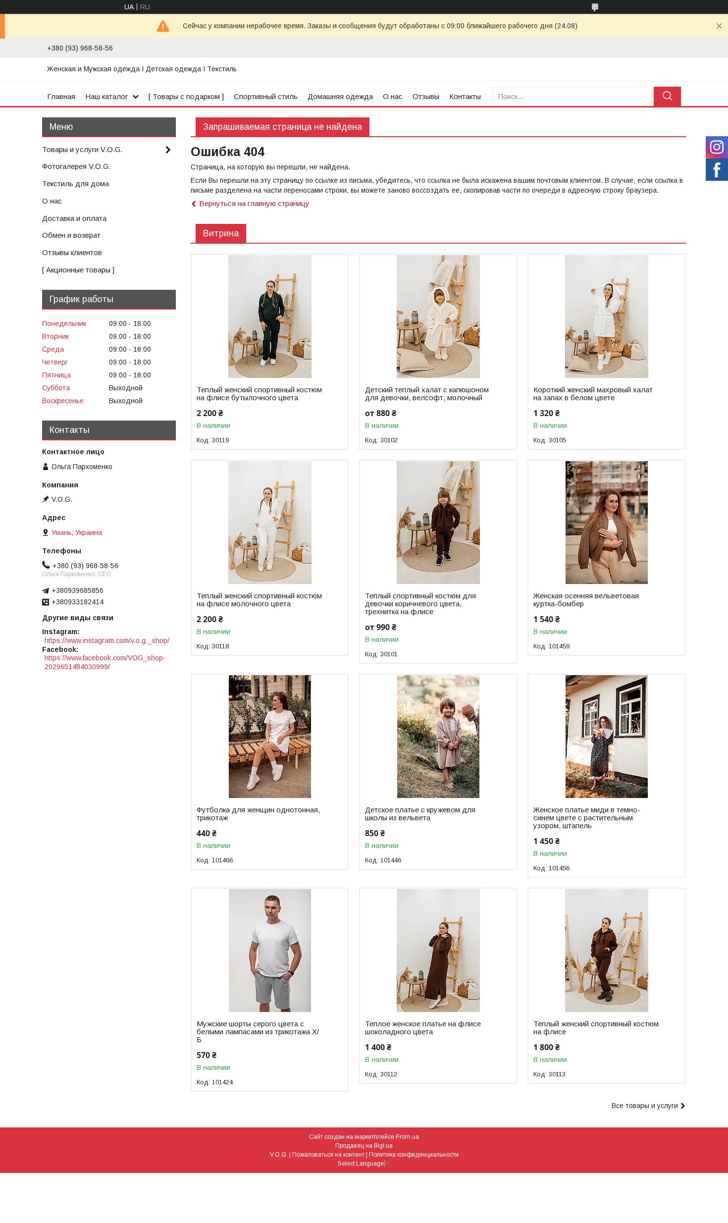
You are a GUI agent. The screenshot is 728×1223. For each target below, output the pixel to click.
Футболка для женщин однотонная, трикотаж (258, 814)
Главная (61, 96)
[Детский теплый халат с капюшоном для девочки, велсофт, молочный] (438, 316)
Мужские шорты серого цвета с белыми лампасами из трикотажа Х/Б (258, 1032)
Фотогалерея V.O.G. (76, 166)
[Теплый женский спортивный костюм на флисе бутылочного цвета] (270, 316)
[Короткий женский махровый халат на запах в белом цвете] (606, 316)
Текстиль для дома (75, 183)
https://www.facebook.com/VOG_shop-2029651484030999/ (105, 662)
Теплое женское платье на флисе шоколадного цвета (423, 1028)
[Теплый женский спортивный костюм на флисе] (606, 950)
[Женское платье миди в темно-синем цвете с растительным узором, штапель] (606, 736)
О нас (393, 96)
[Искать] (667, 96)
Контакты (465, 96)
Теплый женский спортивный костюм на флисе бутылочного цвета (259, 394)
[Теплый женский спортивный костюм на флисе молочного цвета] (270, 523)
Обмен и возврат (71, 235)
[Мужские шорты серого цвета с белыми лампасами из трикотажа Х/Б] (270, 950)
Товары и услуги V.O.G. (82, 149)
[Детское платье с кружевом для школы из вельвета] (438, 736)
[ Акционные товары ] (78, 270)
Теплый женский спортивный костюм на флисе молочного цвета (259, 600)
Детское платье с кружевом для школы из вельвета (420, 814)
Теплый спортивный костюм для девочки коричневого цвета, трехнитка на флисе (420, 604)
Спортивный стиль (266, 96)
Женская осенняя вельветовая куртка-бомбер (586, 600)
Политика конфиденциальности (414, 1154)
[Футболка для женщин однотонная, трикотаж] (270, 736)
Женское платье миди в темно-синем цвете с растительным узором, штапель (586, 818)
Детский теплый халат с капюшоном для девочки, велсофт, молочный (427, 394)
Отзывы (426, 96)
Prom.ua (407, 1136)
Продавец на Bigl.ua (364, 1145)
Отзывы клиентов (72, 252)
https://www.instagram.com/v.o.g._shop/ (107, 640)
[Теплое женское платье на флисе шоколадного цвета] (438, 950)
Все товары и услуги (645, 1106)
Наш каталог (106, 96)
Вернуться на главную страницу (254, 203)
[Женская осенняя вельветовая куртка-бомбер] (606, 523)
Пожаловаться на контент (328, 1154)
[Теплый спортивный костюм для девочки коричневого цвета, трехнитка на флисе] (438, 523)
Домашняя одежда (340, 96)
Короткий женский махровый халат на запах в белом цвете (593, 394)
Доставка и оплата (74, 218)
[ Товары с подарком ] (186, 96)
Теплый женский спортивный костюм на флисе (596, 1028)
